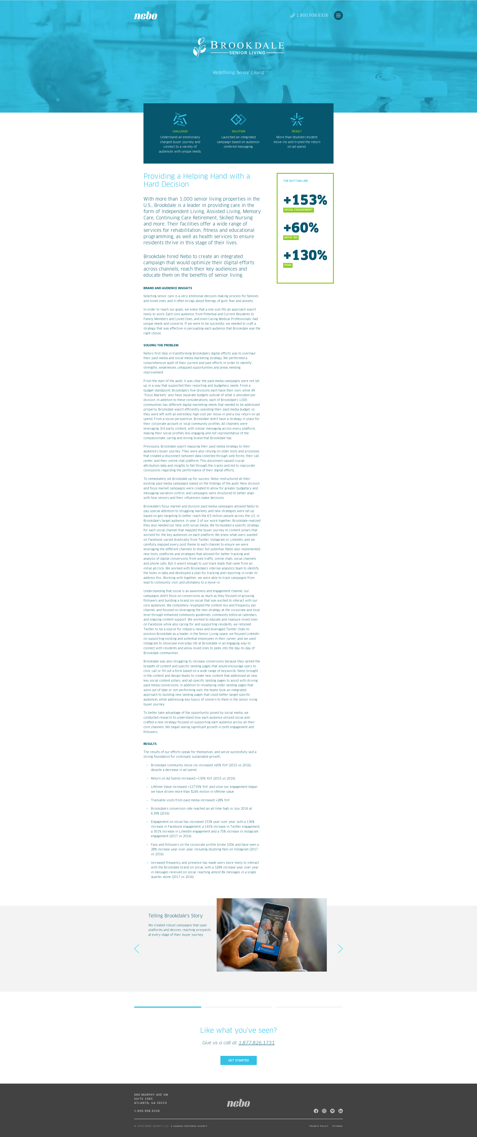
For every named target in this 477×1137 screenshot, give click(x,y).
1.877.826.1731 (256, 1043)
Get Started (238, 1060)
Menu (338, 15)
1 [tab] (167, 1007)
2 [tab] (238, 1007)
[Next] (340, 948)
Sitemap (337, 1126)
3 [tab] (309, 1007)
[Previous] (136, 948)
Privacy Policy (319, 1126)
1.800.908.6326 (312, 15)
